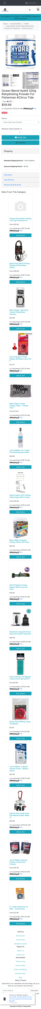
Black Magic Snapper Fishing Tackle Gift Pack (19, 541)
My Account (20, 936)
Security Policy (20, 973)
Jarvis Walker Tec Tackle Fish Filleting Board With (20, 451)
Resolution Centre (20, 944)
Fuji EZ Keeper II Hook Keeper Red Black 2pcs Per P (20, 359)
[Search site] (30, 10)
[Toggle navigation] (4, 3)
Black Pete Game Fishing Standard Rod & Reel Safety (20, 265)
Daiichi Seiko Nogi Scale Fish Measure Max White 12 (19, 815)
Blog (20, 977)
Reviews (7, 185)
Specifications (9, 180)
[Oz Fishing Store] (5, 10)
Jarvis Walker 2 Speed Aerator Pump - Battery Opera (19, 769)
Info (35, 108)
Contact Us (20, 955)
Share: (5, 101)
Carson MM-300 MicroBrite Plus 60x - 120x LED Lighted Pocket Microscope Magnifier (21, 999)
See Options (20, 235)
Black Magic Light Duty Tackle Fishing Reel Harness (19, 312)
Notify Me (21, 137)
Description (8, 175)
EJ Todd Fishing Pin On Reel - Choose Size (19, 908)
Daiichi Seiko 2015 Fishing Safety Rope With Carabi (20, 496)
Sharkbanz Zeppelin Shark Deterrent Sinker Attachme (20, 633)
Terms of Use (20, 961)
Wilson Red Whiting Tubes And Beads (20, 723)
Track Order (20, 940)
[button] (31, 3)
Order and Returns (20, 969)
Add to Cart (20, 329)
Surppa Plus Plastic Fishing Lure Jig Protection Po (20, 220)
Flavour (4, 118)
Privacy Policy (21, 965)
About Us (20, 951)
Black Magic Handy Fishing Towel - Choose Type (19, 406)
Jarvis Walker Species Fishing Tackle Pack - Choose (18, 862)
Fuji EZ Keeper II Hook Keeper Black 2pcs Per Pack (19, 587)
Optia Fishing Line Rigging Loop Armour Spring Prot (20, 678)
